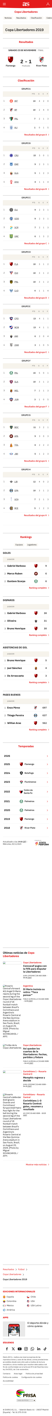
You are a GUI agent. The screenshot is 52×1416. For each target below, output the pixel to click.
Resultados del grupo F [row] (35, 406)
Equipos (19, 544)
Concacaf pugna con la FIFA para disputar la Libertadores (35, 968)
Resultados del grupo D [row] (35, 297)
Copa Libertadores (26, 12)
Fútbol (21, 1269)
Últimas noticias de (18, 954)
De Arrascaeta (15, 675)
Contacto (6, 1373)
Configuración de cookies (31, 1377)
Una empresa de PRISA (26, 1393)
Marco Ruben (14, 573)
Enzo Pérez (13, 707)
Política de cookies (10, 1377)
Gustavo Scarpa (16, 581)
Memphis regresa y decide (34, 1079)
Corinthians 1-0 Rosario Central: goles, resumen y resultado (33, 1105)
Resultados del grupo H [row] (35, 515)
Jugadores (32, 544)
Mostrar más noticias (36, 1164)
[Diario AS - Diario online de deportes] (26, 4)
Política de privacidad (34, 1373)
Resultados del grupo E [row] (35, 352)
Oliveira (11, 620)
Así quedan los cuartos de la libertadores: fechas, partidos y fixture (35, 1053)
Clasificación (36, 18)
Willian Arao (14, 723)
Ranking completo (37, 588)
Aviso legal (18, 1373)
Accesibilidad (8, 1381)
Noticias (8, 18)
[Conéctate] (48, 4)
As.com (26, 1113)
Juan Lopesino (29, 976)
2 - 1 (26, 62)
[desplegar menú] (4, 4)
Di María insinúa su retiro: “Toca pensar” (34, 992)
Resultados (21, 18)
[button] (26, 1400)
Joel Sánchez (14, 668)
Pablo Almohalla (30, 999)
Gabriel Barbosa (16, 565)
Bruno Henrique (16, 628)
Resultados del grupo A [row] (35, 134)
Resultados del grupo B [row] (35, 189)
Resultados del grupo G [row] (35, 461)
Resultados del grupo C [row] (35, 243)
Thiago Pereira (15, 715)
